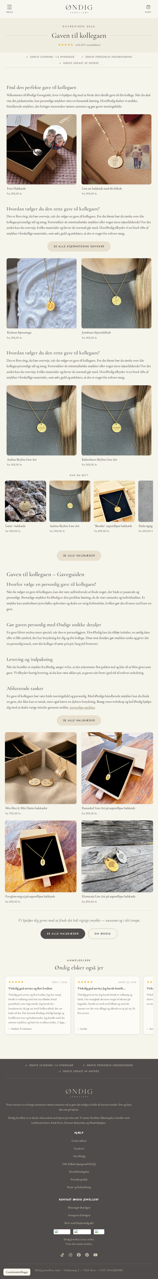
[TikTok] (62, 1255)
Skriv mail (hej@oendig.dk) (79, 1223)
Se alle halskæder (79, 556)
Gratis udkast (79, 1140)
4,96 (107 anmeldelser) (79, 45)
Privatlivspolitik (79, 1179)
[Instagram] (70, 1255)
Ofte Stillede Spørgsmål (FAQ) (79, 1164)
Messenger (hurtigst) (79, 1207)
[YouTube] (95, 1255)
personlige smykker (82, 707)
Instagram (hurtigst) (79, 1215)
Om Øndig (102, 934)
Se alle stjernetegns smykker (79, 246)
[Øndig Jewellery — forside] (79, 9)
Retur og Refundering (79, 1187)
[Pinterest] (87, 1255)
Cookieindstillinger (17, 1272)
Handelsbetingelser (79, 1171)
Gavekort (79, 1148)
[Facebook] (79, 1255)
